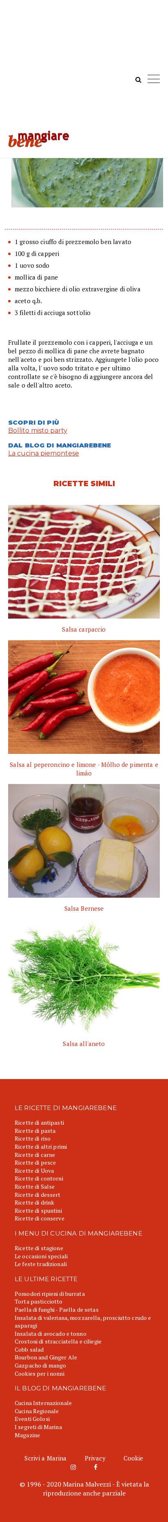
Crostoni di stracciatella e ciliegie (58, 1341)
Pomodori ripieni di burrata (50, 1293)
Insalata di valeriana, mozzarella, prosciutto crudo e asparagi (83, 1322)
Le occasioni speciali (41, 1256)
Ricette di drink (34, 1202)
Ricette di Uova (34, 1170)
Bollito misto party (37, 430)
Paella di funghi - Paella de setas (57, 1309)
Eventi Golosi (32, 1419)
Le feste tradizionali (41, 1264)
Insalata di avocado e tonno (50, 1333)
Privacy (95, 1458)
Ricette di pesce (35, 1162)
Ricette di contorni (39, 1178)
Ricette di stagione (39, 1248)
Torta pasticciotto (39, 1301)
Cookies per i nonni (39, 1373)
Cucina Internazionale (43, 1403)
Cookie (134, 1458)
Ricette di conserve (39, 1218)
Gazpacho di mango (40, 1365)
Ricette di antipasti (39, 1122)
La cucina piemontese (43, 453)
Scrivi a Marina (45, 1458)
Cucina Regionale (37, 1411)
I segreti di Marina (38, 1427)
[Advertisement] (84, 69)
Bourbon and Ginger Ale (46, 1357)
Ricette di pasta (35, 1130)
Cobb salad (29, 1349)
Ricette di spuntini (38, 1210)
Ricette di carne (35, 1155)
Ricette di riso (33, 1138)
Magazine (27, 1435)
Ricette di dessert (38, 1194)
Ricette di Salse (35, 1186)
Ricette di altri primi (41, 1146)
